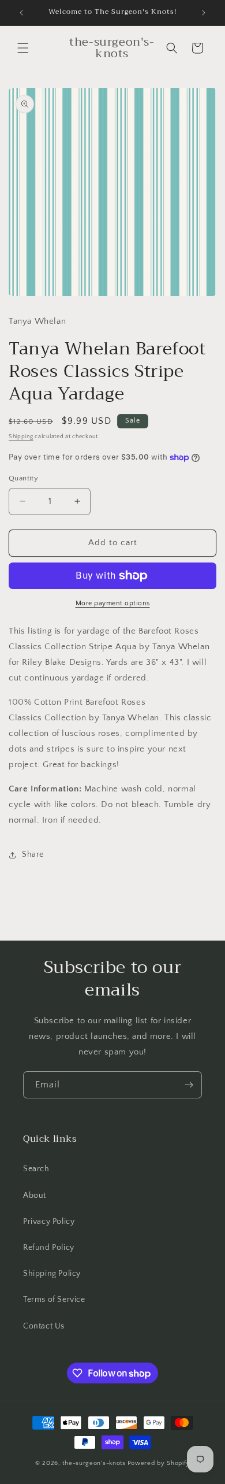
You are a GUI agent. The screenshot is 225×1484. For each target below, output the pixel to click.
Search (36, 1169)
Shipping (21, 437)
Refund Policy (48, 1247)
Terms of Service (54, 1299)
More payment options (113, 603)
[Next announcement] (203, 12)
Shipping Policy (52, 1273)
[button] (23, 48)
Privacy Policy (48, 1221)
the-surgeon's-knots (93, 1463)
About (34, 1195)
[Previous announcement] (21, 12)
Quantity (23, 478)
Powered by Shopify (158, 1463)
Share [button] (33, 854)
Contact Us (44, 1326)
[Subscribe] (188, 1084)
